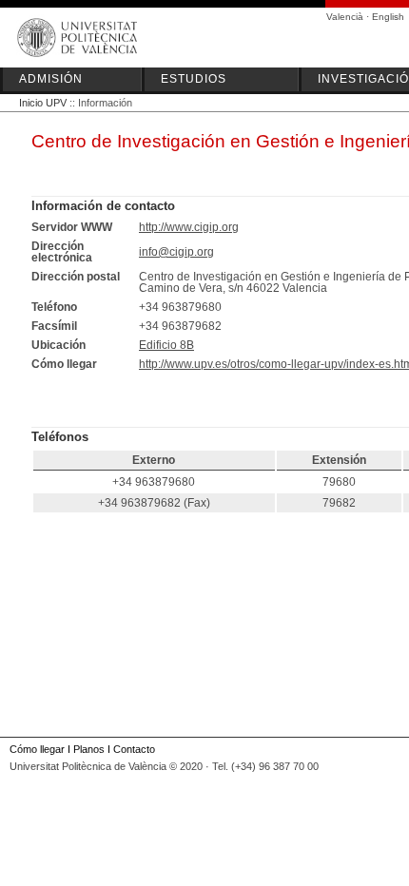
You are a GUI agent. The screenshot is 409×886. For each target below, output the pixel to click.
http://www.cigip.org (189, 227)
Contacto (134, 749)
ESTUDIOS (193, 79)
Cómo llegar (37, 749)
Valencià (344, 16)
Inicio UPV (43, 102)
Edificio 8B (166, 345)
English (388, 16)
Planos (89, 749)
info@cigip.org (176, 252)
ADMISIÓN (51, 79)
